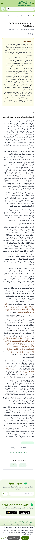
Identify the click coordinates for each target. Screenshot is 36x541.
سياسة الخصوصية (8, 522)
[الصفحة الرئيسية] (33, 16)
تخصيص (3, 538)
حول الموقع (29, 522)
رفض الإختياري (13, 538)
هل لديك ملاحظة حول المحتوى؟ (18, 452)
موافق (25, 538)
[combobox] (22, 9)
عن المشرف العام (20, 522)
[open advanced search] (8, 8)
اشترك (4, 493)
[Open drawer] (2, 3)
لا (13, 465)
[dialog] (17, 533)
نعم (23, 465)
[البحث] (3, 9)
